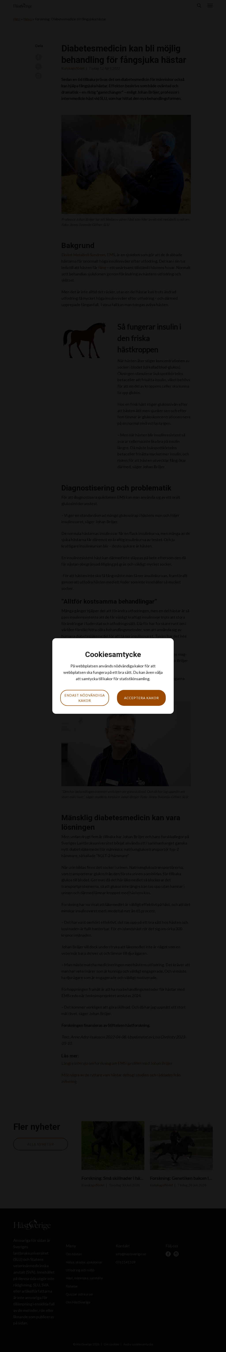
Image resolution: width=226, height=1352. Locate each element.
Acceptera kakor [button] (141, 698)
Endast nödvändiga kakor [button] (84, 698)
